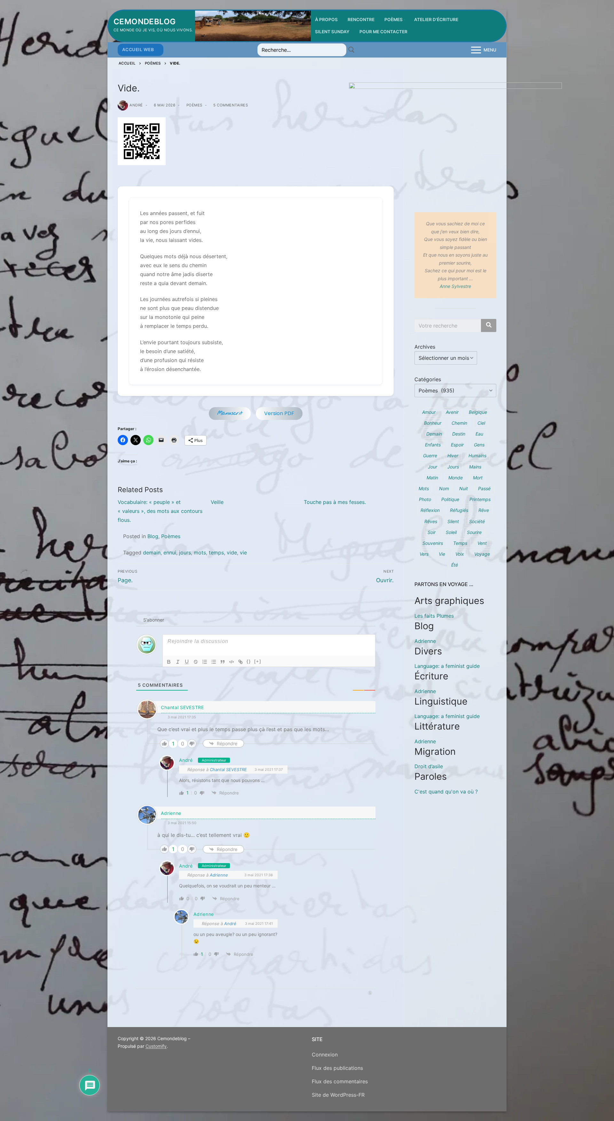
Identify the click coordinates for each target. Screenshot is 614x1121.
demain (152, 552)
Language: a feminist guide (447, 666)
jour (432, 466)
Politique (450, 499)
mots (200, 552)
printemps (480, 499)
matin (432, 477)
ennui (169, 552)
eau (479, 434)
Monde (455, 477)
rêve (483, 510)
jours (185, 552)
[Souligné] (186, 662)
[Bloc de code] (231, 662)
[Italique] (177, 662)
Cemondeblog (145, 21)
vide (232, 552)
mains (475, 466)
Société (477, 521)
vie (243, 552)
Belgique (478, 412)
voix (459, 554)
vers (424, 554)
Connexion (325, 1054)
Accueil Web (138, 49)
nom (444, 488)
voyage (482, 554)
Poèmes (153, 63)
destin (458, 434)
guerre (430, 455)
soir (432, 532)
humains (477, 455)
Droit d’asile (428, 766)
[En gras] (168, 662)
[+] (257, 661)
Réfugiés (459, 510)
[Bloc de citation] (222, 662)
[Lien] (240, 662)
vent (482, 543)
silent (453, 521)
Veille (217, 502)
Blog (152, 536)
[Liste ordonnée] (204, 662)
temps (216, 552)
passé (484, 488)
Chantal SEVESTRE (228, 769)
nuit (463, 488)
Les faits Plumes (434, 616)
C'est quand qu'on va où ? (446, 791)
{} (249, 661)
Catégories (427, 379)
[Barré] (195, 662)
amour (429, 412)
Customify (156, 1046)
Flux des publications (337, 1068)
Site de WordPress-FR (338, 1095)
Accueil (127, 63)
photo (425, 499)
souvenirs (432, 543)
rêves (430, 521)
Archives (424, 347)
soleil (451, 532)
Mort (478, 477)
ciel (481, 423)
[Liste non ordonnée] (213, 662)
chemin (459, 423)
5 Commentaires (230, 105)
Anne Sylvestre (455, 286)
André (136, 105)
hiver (452, 455)
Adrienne (171, 813)
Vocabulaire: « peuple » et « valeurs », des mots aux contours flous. (160, 511)
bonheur (432, 423)
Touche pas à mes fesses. (335, 502)
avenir (452, 412)
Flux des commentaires (340, 1081)
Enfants (433, 444)
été (454, 565)
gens (479, 444)
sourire (474, 532)
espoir (457, 444)
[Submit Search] (351, 50)
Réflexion (430, 510)
